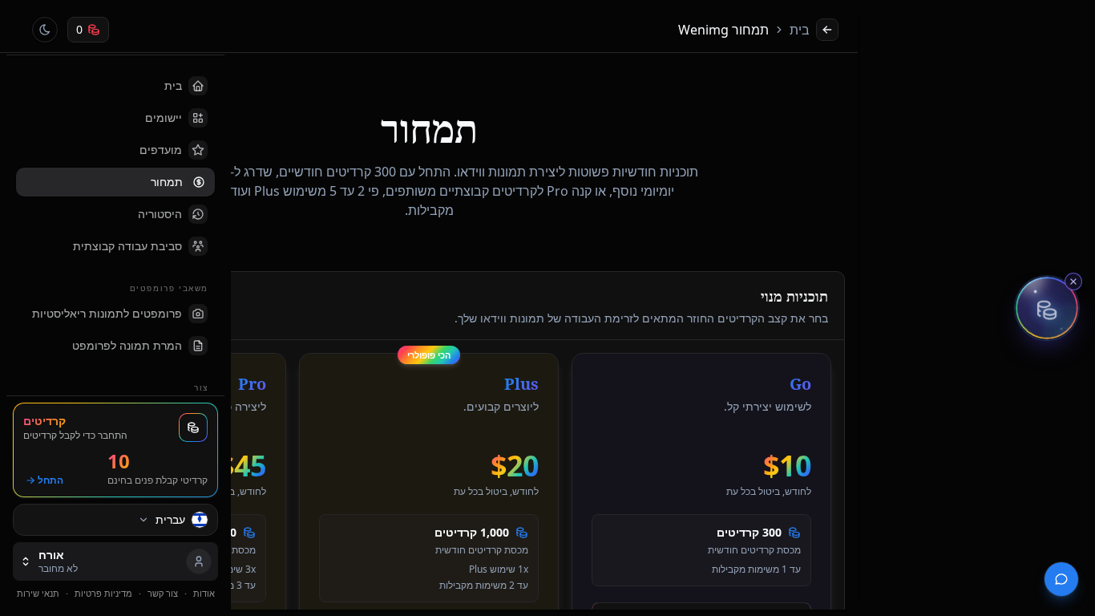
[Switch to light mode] (45, 30)
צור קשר (162, 593)
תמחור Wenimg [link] (723, 29)
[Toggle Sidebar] (230, 308)
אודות (204, 593)
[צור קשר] (1061, 579)
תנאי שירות (38, 593)
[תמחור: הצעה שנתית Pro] (1047, 308)
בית (800, 29)
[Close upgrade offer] (1073, 281)
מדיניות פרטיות (103, 593)
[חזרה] (827, 29)
